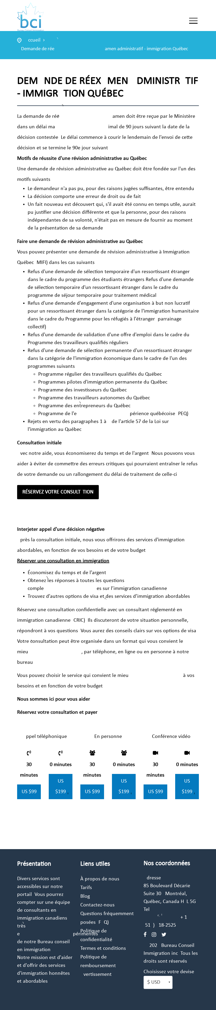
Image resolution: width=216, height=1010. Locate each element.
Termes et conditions (103, 948)
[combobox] (158, 982)
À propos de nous (99, 879)
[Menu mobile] (193, 22)
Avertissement (96, 974)
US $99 (29, 791)
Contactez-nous (97, 905)
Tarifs (86, 887)
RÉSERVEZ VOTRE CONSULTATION (58, 492)
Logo (45, 18)
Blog (85, 896)
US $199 (60, 786)
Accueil (33, 40)
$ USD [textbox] (153, 982)
